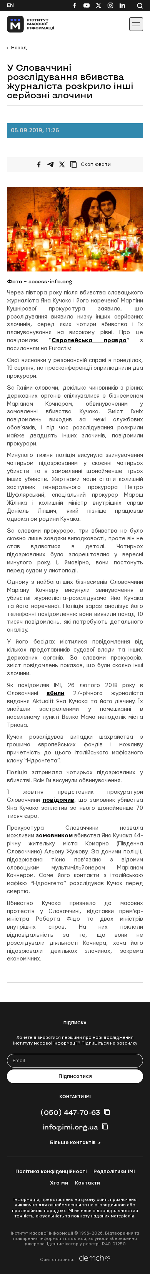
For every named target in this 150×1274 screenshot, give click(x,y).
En (10, 5)
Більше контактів (72, 1142)
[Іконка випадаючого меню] (136, 24)
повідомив (58, 800)
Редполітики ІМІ (114, 1171)
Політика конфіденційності (51, 1171)
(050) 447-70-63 (70, 1112)
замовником (54, 835)
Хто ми (59, 1183)
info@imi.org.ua (70, 1126)
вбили (55, 693)
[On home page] (23, 24)
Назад (19, 47)
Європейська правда (89, 340)
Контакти (87, 1183)
